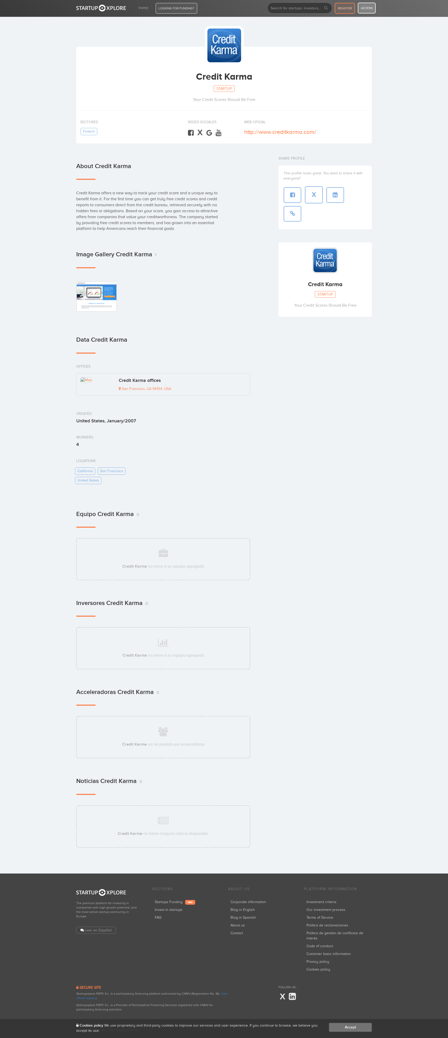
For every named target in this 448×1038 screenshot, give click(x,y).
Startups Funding (174, 902)
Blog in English (242, 910)
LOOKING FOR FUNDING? (176, 8)
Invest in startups (169, 910)
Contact (236, 933)
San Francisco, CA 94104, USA (146, 389)
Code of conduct (319, 946)
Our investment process (325, 910)
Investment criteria (321, 902)
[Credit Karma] (96, 296)
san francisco (111, 471)
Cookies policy (318, 969)
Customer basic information (328, 954)
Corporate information (248, 902)
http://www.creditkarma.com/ (280, 132)
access (367, 8)
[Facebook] (191, 133)
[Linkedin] (292, 997)
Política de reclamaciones (327, 925)
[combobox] (299, 8)
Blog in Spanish (243, 917)
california (85, 471)
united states (88, 480)
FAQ (158, 917)
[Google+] (209, 133)
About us (237, 925)
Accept (350, 1027)
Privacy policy (317, 962)
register (345, 8)
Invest (143, 8)
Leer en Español (98, 930)
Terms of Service (319, 917)
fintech (89, 131)
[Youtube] (218, 133)
